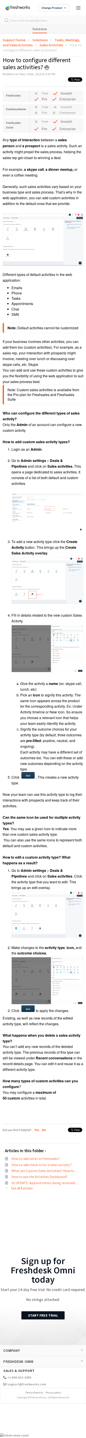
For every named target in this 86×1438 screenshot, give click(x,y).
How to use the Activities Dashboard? (39, 1176)
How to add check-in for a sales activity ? (41, 1165)
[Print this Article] (46, 67)
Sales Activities (51, 45)
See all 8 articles (22, 1188)
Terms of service (34, 1392)
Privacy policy (53, 1392)
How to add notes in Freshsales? (35, 1158)
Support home (14, 40)
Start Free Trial (43, 1315)
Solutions (39, 29)
